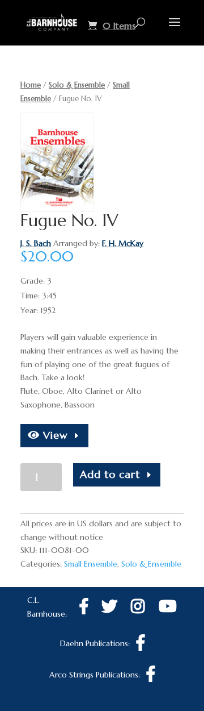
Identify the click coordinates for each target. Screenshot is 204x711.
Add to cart (110, 474)
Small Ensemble (90, 564)
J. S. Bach (35, 243)
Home (30, 85)
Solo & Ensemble (77, 85)
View (54, 435)
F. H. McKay (122, 243)
